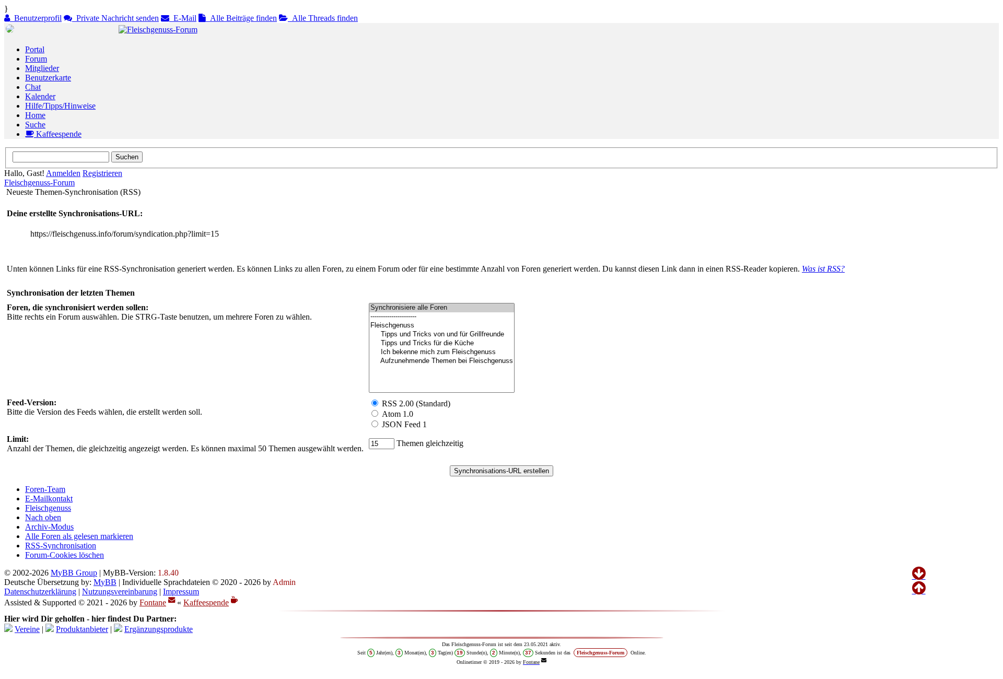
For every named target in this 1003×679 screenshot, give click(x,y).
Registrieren (102, 173)
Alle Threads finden (323, 18)
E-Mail (182, 18)
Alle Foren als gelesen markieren (79, 536)
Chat (33, 87)
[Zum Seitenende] (919, 575)
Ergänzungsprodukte (158, 629)
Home (35, 115)
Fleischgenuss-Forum (39, 182)
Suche (35, 124)
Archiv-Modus (49, 526)
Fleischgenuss (48, 508)
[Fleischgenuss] (441, 325)
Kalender (40, 96)
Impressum (181, 591)
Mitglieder (42, 68)
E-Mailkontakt (49, 498)
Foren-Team (45, 489)
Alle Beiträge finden (241, 18)
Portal (34, 49)
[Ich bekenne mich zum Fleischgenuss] (441, 352)
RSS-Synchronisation (60, 545)
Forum (36, 58)
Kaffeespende (57, 134)
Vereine (27, 629)
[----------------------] (441, 316)
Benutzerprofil (36, 18)
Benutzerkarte (48, 77)
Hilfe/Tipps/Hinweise (60, 105)
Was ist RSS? (823, 268)
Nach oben (43, 517)
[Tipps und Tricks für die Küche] (441, 343)
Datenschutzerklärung (40, 591)
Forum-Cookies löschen (64, 555)
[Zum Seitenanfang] (919, 590)
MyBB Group (74, 572)
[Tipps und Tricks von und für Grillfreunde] (441, 334)
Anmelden (63, 173)
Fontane (152, 602)
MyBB (105, 582)
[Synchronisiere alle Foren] (441, 307)
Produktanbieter (82, 629)
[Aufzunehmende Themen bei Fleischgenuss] (441, 361)
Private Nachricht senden (115, 18)
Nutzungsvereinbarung (119, 591)
